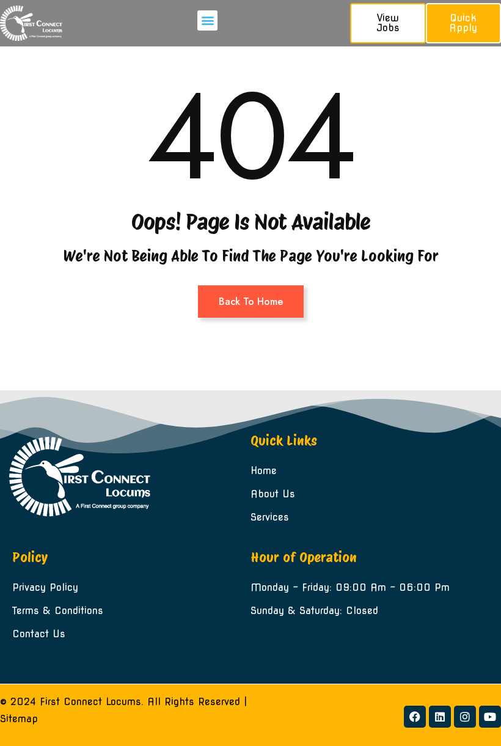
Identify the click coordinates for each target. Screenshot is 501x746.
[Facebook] (415, 717)
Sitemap (19, 719)
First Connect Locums (90, 702)
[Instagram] (465, 717)
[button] (207, 20)
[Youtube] (490, 717)
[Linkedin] (440, 717)
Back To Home (251, 301)
